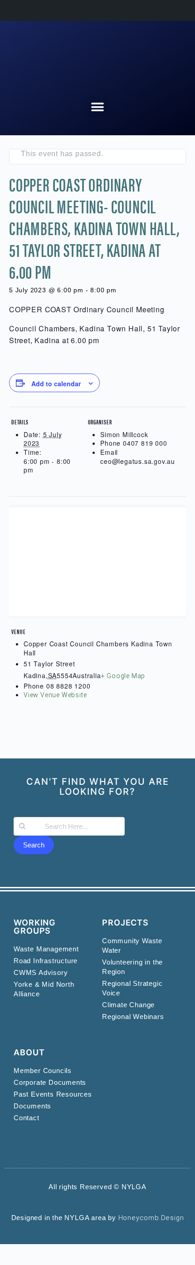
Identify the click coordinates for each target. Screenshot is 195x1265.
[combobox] (69, 826)
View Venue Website (55, 695)
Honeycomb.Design (151, 1218)
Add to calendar (56, 383)
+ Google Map (123, 675)
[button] (97, 107)
